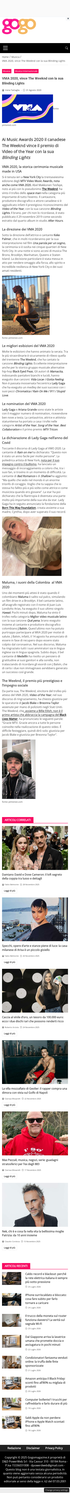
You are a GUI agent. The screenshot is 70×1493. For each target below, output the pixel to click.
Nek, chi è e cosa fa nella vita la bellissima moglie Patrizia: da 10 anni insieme (33, 1233)
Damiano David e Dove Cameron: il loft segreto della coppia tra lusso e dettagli (32, 876)
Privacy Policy (54, 1448)
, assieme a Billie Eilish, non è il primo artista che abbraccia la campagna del (34, 715)
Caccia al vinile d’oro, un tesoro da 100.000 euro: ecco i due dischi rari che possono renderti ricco (33, 1019)
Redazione (14, 1448)
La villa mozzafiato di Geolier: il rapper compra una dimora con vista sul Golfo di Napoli (34, 1090)
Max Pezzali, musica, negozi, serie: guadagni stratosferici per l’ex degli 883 (30, 1162)
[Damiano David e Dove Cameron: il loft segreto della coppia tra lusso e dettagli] (35, 848)
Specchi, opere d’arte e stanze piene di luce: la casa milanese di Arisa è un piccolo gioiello (34, 948)
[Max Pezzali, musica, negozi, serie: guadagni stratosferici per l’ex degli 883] (35, 1133)
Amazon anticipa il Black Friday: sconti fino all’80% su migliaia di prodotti (45, 1382)
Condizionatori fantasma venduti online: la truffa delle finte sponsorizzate (46, 1362)
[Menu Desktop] (5, 48)
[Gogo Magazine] (19, 30)
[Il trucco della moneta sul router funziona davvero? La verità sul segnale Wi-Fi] (11, 1320)
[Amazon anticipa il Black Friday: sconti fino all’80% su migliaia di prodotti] (11, 1383)
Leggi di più (9, 890)
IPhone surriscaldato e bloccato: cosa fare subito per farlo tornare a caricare (46, 1299)
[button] (66, 48)
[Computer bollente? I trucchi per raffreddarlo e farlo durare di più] (11, 1404)
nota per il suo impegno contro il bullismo (30, 462)
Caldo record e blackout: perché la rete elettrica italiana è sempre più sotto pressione (46, 1278)
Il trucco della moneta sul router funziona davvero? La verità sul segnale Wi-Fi (46, 1320)
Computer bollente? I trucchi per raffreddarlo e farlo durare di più (46, 1401)
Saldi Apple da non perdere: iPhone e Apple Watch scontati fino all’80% (44, 1422)
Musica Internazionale (26, 71)
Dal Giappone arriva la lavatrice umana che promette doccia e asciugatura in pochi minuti (45, 1341)
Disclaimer (33, 1448)
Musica (6, 71)
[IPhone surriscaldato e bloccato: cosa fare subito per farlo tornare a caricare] (11, 1299)
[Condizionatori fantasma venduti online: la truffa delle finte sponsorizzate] (11, 1362)
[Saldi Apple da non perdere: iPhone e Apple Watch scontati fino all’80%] (11, 1422)
